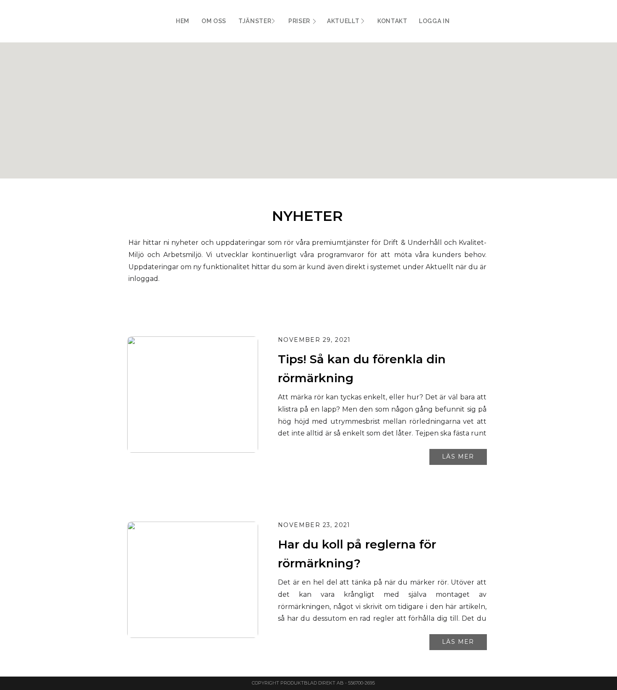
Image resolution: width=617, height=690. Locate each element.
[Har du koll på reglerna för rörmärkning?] (192, 580)
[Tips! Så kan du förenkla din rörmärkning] (192, 394)
